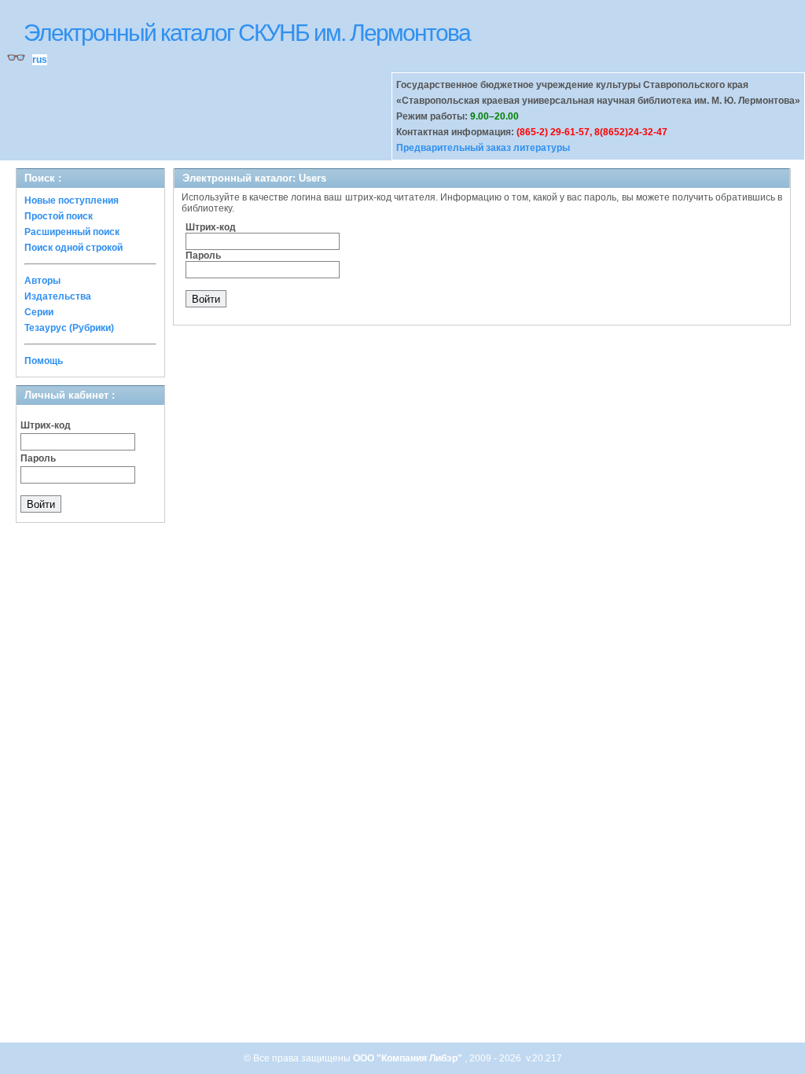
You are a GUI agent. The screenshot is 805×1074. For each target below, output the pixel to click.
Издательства (57, 296)
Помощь (43, 360)
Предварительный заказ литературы (483, 147)
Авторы (42, 280)
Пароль (38, 458)
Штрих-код (45, 425)
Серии (38, 312)
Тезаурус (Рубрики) (69, 327)
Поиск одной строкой (73, 247)
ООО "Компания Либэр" (409, 1058)
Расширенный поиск (71, 231)
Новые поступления (71, 200)
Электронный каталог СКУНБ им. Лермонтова (247, 33)
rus (39, 59)
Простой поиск (58, 216)
